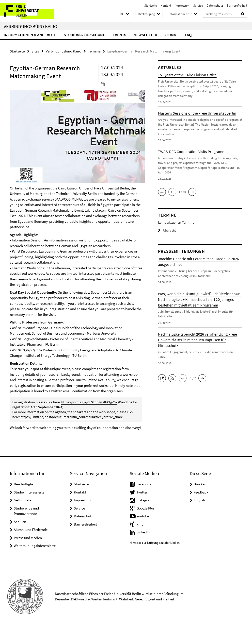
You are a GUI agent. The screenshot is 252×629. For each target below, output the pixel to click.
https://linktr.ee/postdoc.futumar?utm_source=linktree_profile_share (71, 417)
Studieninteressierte (29, 492)
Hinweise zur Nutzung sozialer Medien (155, 543)
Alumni (171, 34)
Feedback (201, 492)
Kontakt (165, 5)
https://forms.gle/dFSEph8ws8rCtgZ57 (89, 402)
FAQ (188, 34)
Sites (35, 51)
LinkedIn (143, 532)
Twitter (142, 492)
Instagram (144, 500)
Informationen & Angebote (30, 34)
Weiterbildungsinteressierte (35, 545)
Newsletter (145, 34)
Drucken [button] (200, 484)
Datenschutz (214, 5)
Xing (140, 524)
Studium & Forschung (84, 34)
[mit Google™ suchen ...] (243, 14)
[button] (124, 14)
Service (198, 5)
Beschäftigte (23, 484)
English (199, 500)
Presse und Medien (28, 537)
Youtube (143, 516)
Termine (94, 51)
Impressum (182, 5)
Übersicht (169, 230)
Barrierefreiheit (237, 5)
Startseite (150, 5)
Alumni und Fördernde (30, 529)
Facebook (144, 484)
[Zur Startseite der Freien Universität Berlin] (32, 11)
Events (119, 34)
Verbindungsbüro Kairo (30, 26)
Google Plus (146, 508)
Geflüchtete (22, 500)
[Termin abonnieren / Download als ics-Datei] (121, 83)
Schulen (20, 521)
